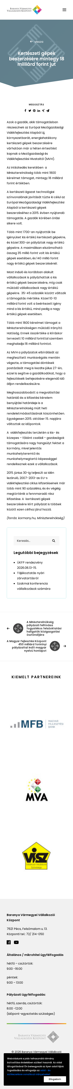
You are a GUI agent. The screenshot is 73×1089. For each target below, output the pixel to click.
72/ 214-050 (35, 934)
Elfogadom (55, 1079)
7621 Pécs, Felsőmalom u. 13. (27, 929)
